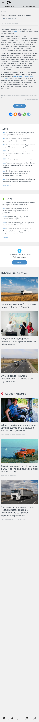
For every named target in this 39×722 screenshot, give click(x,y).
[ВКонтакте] (10, 114)
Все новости (6, 185)
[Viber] (20, 114)
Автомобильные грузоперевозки (13, 435)
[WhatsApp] (24, 114)
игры (2, 95)
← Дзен (3, 11)
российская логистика (11, 95)
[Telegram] (28, 114)
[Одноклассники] (15, 114)
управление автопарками (25, 95)
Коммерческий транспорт (10, 476)
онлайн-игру (16, 31)
